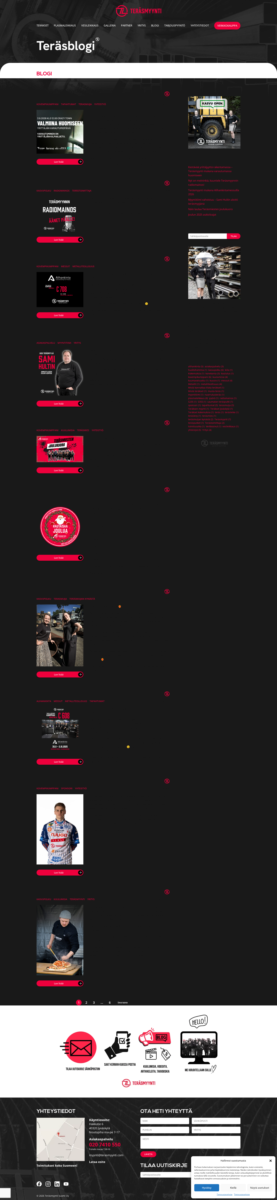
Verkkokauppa (227, 25)
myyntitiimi (64, 342)
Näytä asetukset (259, 1187)
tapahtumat (68, 104)
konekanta (213, 373)
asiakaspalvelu (46, 342)
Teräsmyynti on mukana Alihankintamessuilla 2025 (92, 694)
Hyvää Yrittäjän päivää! (61, 591)
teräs (219, 412)
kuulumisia (68, 430)
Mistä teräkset (197, 391)
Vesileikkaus (89, 25)
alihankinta (44, 701)
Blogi (155, 25)
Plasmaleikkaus (65, 25)
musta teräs (216, 391)
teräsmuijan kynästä (82, 598)
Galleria (110, 25)
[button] (270, 1160)
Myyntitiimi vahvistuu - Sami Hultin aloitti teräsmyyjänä (97, 335)
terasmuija (85, 104)
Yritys (142, 25)
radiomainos (62, 190)
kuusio (215, 380)
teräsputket (196, 423)
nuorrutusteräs (214, 395)
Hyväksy (206, 1187)
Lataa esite (97, 1162)
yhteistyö (100, 104)
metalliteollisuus (83, 266)
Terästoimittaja (81, 190)
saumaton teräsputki (220, 402)
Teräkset (43, 25)
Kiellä (233, 1187)
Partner (126, 25)
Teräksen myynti (198, 409)
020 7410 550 (105, 1144)
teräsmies (83, 430)
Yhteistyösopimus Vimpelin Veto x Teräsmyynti (87, 781)
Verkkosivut (213, 426)
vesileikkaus (230, 426)
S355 (202, 402)
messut (65, 266)
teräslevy (194, 416)
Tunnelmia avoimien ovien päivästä (75, 892)
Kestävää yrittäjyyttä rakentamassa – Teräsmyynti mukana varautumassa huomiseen (90, 94)
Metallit (194, 384)
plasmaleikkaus (198, 398)
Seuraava (123, 1002)
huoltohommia (197, 370)
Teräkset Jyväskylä (221, 409)
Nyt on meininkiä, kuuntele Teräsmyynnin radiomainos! (97, 183)
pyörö (213, 398)
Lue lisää (58, 161)
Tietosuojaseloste (224, 1194)
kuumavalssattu (198, 380)
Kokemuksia (196, 373)
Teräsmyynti (77, 899)
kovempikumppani (48, 104)
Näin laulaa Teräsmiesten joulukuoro (77, 423)
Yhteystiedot (200, 25)
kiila (228, 370)
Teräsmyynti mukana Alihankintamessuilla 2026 (89, 259)
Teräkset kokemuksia (201, 412)
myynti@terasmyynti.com (106, 1155)
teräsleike (232, 412)
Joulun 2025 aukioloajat (62, 490)
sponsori (66, 788)
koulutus (227, 373)
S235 (192, 402)
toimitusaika (196, 426)
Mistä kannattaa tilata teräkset (206, 388)
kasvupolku (44, 190)
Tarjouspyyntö (174, 25)
